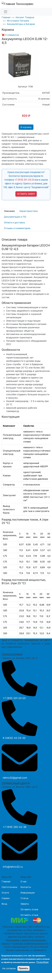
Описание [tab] (9, 211)
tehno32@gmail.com (15, 777)
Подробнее (42, 962)
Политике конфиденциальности (30, 943)
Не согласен (9, 968)
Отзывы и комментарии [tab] (17, 228)
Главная (6, 17)
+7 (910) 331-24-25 (24, 179)
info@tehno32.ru (13, 866)
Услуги (5, 892)
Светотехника (9, 887)
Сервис (6, 898)
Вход (4, 903)
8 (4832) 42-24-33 (14, 737)
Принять (23, 968)
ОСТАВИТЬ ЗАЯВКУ (26, 194)
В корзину (26, 127)
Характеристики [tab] (28, 211)
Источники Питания (18, 20)
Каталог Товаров (25, 17)
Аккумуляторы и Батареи (21, 24)
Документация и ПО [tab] (15, 216)
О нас (24, 881)
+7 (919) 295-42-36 (14, 826)
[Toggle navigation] (5, 12)
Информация (28, 892)
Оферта (25, 903)
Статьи (24, 898)
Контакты (26, 887)
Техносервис (24, 4)
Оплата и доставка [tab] (14, 222)
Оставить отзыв (29, 909)
